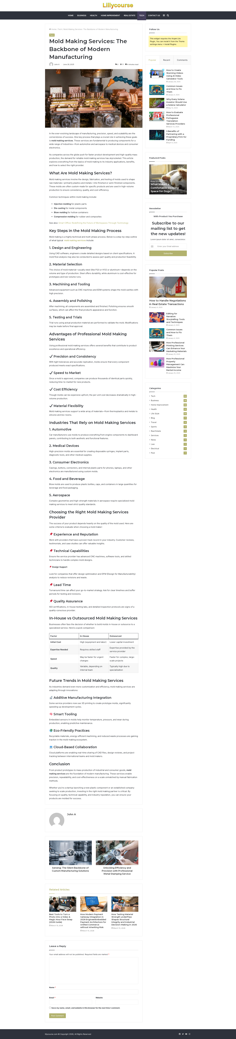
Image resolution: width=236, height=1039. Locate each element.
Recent (166, 60)
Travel (153, 422)
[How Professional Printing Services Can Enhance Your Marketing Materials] (156, 346)
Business (81, 15)
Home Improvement (110, 15)
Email (52, 998)
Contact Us (154, 15)
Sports (154, 427)
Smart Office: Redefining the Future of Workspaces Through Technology (93, 223)
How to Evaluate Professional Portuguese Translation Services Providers (175, 118)
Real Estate (129, 15)
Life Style (155, 413)
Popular (152, 60)
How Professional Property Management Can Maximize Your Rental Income (175, 364)
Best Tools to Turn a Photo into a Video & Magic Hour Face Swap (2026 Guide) (60, 918)
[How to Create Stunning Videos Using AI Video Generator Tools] (156, 74)
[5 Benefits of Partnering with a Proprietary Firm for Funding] (156, 135)
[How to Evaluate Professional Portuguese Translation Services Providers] (156, 116)
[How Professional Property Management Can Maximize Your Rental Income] (156, 362)
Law (153, 444)
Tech (141, 15)
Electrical (155, 448)
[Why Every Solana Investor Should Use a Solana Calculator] (156, 103)
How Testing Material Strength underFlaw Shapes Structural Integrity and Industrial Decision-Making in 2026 (124, 919)
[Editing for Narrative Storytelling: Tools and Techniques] (156, 317)
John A (71, 814)
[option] (168, 179)
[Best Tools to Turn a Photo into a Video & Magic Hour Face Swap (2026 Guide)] (62, 904)
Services (155, 435)
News (153, 440)
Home (70, 15)
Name (52, 987)
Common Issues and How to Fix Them (174, 89)
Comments (182, 60)
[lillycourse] (118, 6)
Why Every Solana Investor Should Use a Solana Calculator (176, 102)
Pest (153, 453)
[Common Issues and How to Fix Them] (156, 90)
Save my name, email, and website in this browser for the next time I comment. (85, 1008)
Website (99, 998)
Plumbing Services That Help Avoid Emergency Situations (166, 188)
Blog (153, 418)
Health (93, 15)
